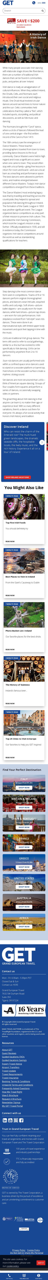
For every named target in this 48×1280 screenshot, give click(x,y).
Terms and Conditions (13, 684)
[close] (42, 596)
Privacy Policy (32, 684)
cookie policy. (13, 1266)
